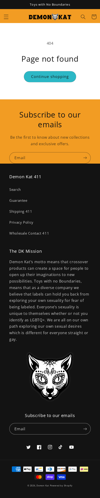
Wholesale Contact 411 (29, 233)
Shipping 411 (20, 211)
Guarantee (18, 200)
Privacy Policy (21, 222)
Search (15, 189)
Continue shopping (50, 76)
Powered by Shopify (61, 485)
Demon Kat (43, 485)
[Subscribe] (85, 158)
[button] (6, 16)
